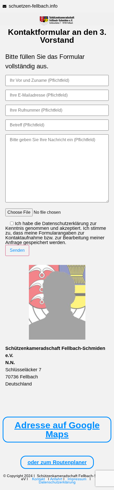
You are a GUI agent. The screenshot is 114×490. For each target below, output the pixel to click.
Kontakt (39, 479)
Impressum (77, 479)
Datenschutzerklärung (57, 482)
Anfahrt (56, 479)
